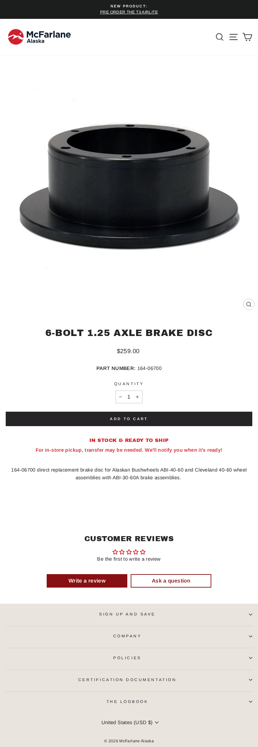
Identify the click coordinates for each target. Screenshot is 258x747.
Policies (127, 658)
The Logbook (127, 701)
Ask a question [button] (171, 581)
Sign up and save (127, 614)
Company (127, 636)
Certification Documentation (127, 679)
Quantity (129, 383)
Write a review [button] (87, 581)
